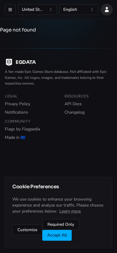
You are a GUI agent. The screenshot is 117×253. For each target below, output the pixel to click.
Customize (27, 230)
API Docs (73, 104)
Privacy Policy (17, 104)
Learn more (70, 211)
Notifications (16, 112)
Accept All (57, 235)
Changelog (74, 112)
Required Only (60, 224)
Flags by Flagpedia (22, 129)
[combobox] (37, 9)
